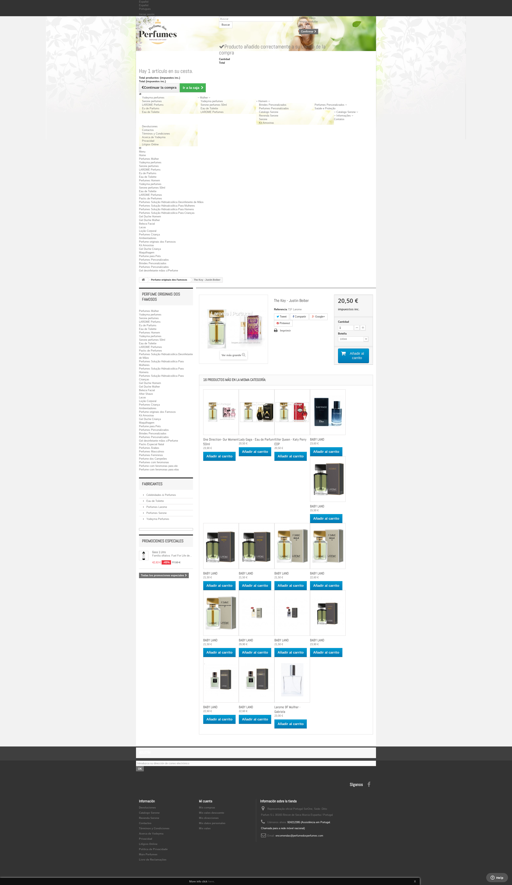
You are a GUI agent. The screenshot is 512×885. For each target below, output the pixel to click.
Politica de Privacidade (153, 849)
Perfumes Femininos (151, 455)
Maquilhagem (146, 252)
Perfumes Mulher (149, 158)
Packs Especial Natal (151, 444)
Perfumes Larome (156, 506)
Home (142, 155)
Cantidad (343, 321)
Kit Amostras (266, 122)
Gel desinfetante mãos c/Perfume (158, 270)
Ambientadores (147, 238)
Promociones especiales (162, 540)
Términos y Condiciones (156, 133)
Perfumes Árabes (149, 447)
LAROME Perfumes (212, 112)
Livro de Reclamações (152, 859)
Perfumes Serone (156, 512)
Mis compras (207, 807)
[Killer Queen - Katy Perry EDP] (292, 412)
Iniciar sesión (146, 14)
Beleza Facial (147, 223)
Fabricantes (152, 483)
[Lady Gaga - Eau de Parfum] (256, 412)
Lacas (142, 227)
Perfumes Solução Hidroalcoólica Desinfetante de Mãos (171, 202)
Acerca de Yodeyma (153, 137)
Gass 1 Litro (159, 552)
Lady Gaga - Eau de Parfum (256, 439)
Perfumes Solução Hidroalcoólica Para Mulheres (167, 205)
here (211, 881)
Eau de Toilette (150, 112)
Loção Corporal (147, 230)
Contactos (148, 130)
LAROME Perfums (153, 104)
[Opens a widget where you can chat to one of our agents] (497, 878)
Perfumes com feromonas (154, 462)
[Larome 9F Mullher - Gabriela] (292, 680)
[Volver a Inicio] (143, 279)
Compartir (300, 316)
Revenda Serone (268, 115)
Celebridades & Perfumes (161, 494)
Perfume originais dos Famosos (157, 241)
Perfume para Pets (150, 256)
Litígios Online (150, 144)
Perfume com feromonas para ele (158, 465)
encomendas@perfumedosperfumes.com (299, 835)
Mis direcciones (209, 818)
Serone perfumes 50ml (214, 104)
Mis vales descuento (211, 812)
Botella (342, 333)
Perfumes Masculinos (151, 451)
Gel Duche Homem (150, 216)
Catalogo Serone (268, 112)
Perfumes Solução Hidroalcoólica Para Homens (166, 209)
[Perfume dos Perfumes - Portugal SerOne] (176, 31)
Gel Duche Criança (150, 248)
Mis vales (205, 828)
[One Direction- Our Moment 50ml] (221, 412)
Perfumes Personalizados (274, 108)
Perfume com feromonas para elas (159, 469)
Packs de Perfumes (150, 198)
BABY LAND (317, 439)
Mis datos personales (212, 823)
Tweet (283, 316)
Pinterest (284, 323)
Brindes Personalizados (272, 104)
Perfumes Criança (149, 234)
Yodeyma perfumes (153, 97)
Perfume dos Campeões (153, 458)
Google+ (319, 316)
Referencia (280, 309)
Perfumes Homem (149, 180)
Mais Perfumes (148, 854)
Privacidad (148, 140)
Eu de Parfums (150, 108)
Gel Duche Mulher (149, 220)
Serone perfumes (152, 101)
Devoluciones (150, 126)
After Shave (146, 393)
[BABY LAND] (328, 412)
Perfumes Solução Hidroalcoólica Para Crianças (167, 212)
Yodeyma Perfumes (157, 518)
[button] (204, 97)
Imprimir (285, 330)
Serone (263, 119)
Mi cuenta (205, 801)
